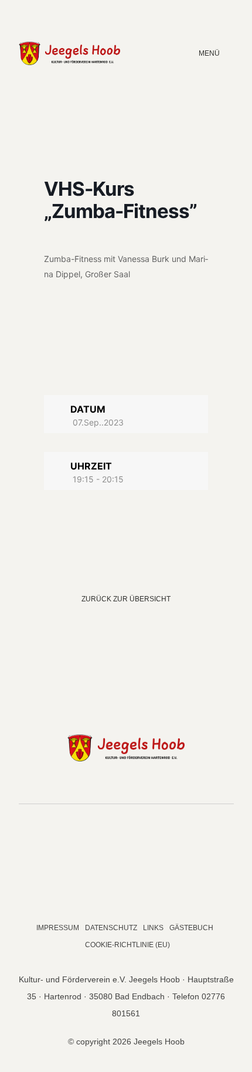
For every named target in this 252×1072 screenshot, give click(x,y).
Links (153, 928)
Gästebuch (191, 928)
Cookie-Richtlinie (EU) (127, 945)
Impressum (57, 928)
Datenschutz (111, 928)
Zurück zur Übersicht (126, 599)
